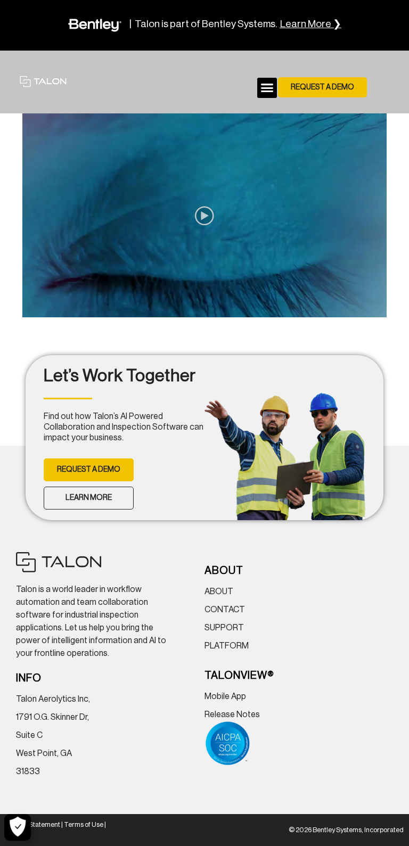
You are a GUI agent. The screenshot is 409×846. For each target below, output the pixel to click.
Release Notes (232, 714)
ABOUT (218, 591)
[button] (267, 88)
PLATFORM (226, 646)
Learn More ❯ (310, 24)
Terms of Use (83, 824)
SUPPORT (224, 627)
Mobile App (225, 696)
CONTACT (224, 609)
